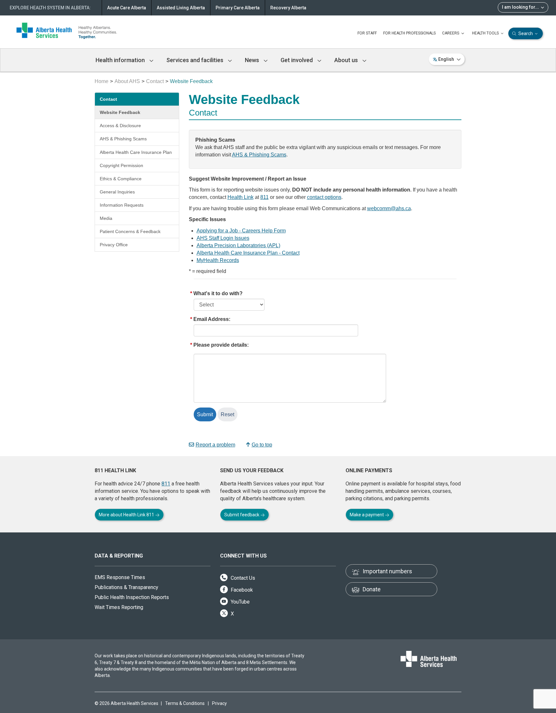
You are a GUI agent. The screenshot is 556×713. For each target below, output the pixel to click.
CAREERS (451, 33)
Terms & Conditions (185, 703)
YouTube (239, 602)
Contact (155, 81)
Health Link (240, 197)
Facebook (241, 590)
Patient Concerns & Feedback (130, 231)
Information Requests (122, 205)
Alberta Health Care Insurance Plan (136, 152)
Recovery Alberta (288, 7)
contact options (324, 197)
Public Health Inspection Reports (132, 597)
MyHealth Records (218, 260)
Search (525, 33)
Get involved (297, 60)
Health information (121, 60)
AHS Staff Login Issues (223, 238)
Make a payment (367, 514)
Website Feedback (120, 112)
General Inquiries (117, 191)
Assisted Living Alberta (181, 7)
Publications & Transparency (126, 587)
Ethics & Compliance (121, 178)
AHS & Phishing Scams (123, 138)
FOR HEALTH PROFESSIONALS (409, 33)
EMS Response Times (120, 577)
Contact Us (242, 578)
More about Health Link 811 (127, 514)
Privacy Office (114, 244)
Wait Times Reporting (119, 607)
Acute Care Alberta (126, 7)
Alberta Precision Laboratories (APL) (238, 245)
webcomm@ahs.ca (389, 208)
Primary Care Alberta (238, 7)
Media (106, 218)
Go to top (262, 444)
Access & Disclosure (120, 125)
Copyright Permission (121, 165)
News (252, 60)
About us (346, 60)
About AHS (127, 81)
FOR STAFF (367, 33)
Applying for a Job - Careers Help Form (241, 230)
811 (264, 197)
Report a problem (215, 444)
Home (101, 81)
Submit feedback (242, 514)
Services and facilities (195, 60)
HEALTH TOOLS (486, 33)
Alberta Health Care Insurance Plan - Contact (248, 253)
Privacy (219, 703)
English (446, 59)
